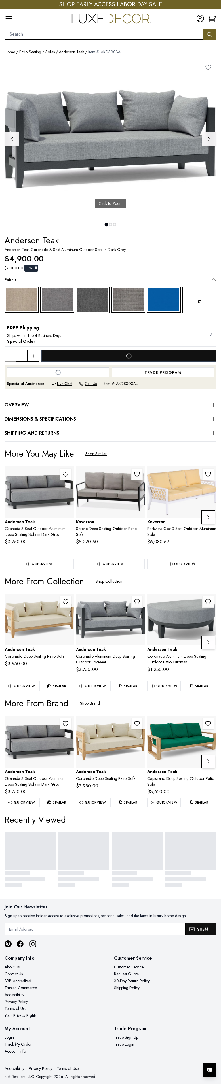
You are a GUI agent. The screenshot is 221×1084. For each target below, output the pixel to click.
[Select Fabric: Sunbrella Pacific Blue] (163, 299)
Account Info (15, 1051)
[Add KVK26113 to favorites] (208, 474)
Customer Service (129, 967)
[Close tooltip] (211, 1052)
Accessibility (14, 995)
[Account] (200, 18)
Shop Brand (90, 703)
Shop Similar (96, 454)
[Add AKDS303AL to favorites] (208, 67)
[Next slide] (209, 139)
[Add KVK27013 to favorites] (137, 474)
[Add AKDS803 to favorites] (208, 723)
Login (9, 1037)
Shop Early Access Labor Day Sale (110, 5)
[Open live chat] (209, 1070)
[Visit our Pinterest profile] (8, 943)
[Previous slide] (12, 139)
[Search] (209, 34)
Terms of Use (15, 1008)
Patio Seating (30, 52)
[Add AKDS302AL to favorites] (137, 602)
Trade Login (124, 1044)
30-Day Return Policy (132, 981)
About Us (12, 967)
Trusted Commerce (21, 988)
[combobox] (104, 34)
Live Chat (64, 384)
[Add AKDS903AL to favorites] (65, 474)
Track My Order (18, 1044)
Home (10, 52)
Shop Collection (109, 581)
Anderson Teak (71, 52)
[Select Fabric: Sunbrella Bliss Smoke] (128, 299)
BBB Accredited (18, 981)
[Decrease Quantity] (10, 356)
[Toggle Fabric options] (213, 279)
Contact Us (14, 974)
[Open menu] (9, 18)
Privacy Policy (16, 1001)
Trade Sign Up (126, 1037)
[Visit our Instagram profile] (33, 944)
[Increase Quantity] (33, 356)
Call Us (91, 384)
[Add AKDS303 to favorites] (65, 602)
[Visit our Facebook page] (20, 944)
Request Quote (126, 974)
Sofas (50, 52)
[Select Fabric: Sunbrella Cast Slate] (57, 299)
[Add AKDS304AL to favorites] (208, 602)
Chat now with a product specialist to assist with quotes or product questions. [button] (169, 1055)
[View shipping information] (110, 334)
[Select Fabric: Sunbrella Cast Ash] (22, 299)
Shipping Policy (127, 988)
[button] (211, 18)
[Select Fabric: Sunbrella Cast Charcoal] (93, 299)
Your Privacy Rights (20, 1015)
